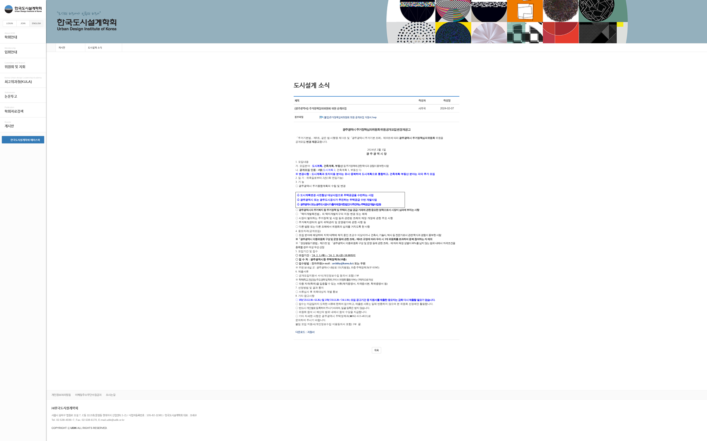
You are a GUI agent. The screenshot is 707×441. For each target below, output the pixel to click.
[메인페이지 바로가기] (50, 47)
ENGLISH (36, 23)
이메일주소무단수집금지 (88, 394)
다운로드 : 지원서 (305, 332)
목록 (376, 350)
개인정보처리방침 (61, 394)
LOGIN (9, 23)
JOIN (23, 23)
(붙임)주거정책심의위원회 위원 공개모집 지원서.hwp (350, 117)
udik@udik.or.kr (115, 419)
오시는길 (110, 394)
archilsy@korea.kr (342, 263)
